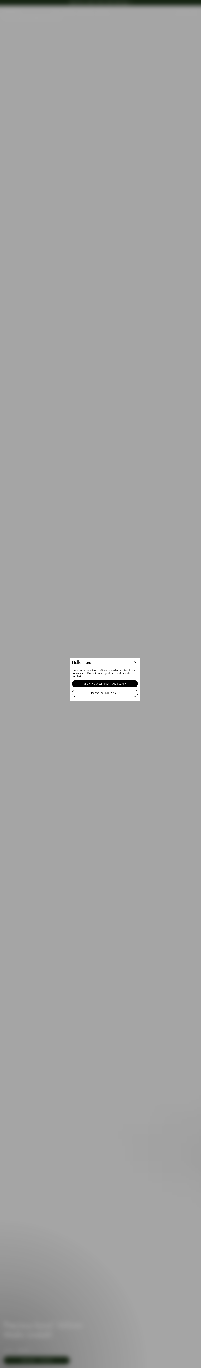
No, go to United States (105, 693)
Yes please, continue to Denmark (105, 683)
